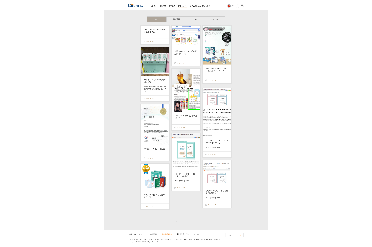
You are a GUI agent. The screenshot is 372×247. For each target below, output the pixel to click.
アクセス (196, 234)
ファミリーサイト (232, 235)
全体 (156, 19)
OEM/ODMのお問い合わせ (200, 6)
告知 (196, 19)
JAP (233, 6)
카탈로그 (237, 6)
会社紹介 (153, 6)
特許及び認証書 (176, 19)
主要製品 (172, 6)
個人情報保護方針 (167, 234)
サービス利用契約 (152, 234)
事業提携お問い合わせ (183, 234)
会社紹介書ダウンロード (135, 234)
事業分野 (163, 6)
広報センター (182, 6)
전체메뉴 (242, 6)
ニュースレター (215, 19)
